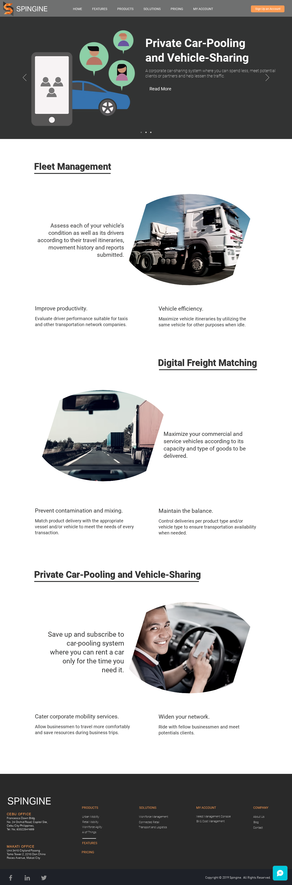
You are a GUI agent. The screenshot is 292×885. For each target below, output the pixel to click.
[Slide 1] (150, 132)
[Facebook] (10, 878)
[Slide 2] (146, 132)
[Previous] (24, 78)
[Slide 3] (141, 132)
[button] (128, 9)
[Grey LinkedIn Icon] (27, 878)
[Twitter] (44, 878)
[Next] (267, 78)
